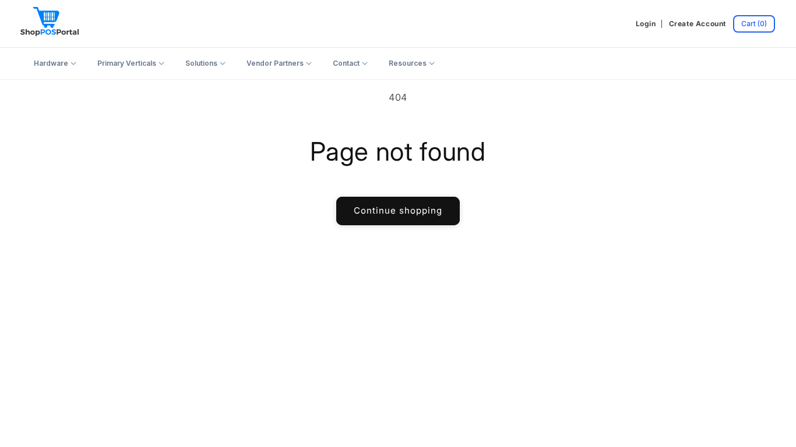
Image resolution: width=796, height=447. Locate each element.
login (646, 23)
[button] (754, 24)
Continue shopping (398, 210)
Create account (697, 23)
